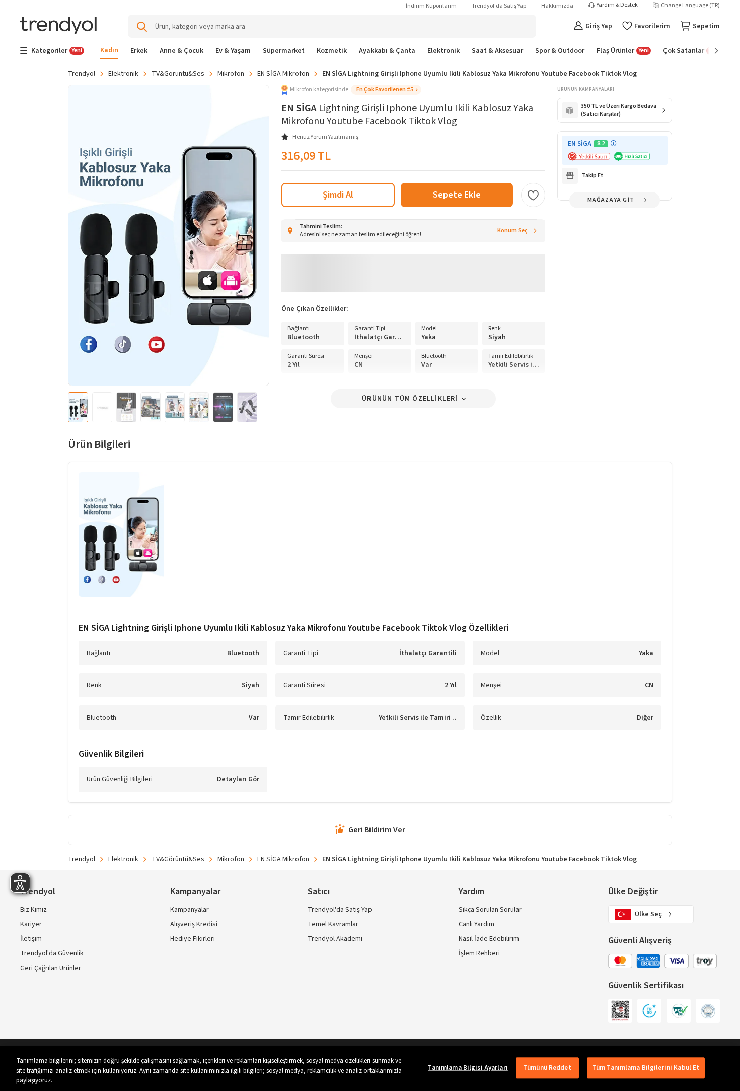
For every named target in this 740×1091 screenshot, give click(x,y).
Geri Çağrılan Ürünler (50, 968)
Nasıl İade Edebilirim (489, 939)
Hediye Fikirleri (192, 939)
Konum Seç (512, 230)
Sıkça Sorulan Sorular (490, 910)
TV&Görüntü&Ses (178, 74)
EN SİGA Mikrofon (283, 74)
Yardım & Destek (617, 5)
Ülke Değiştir (633, 891)
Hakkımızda (557, 6)
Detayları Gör (238, 779)
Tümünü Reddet (547, 1067)
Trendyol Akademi (335, 939)
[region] (370, 1068)
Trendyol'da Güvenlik (52, 953)
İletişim (31, 939)
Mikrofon (230, 74)
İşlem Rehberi (479, 953)
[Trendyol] (58, 26)
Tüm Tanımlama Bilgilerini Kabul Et (646, 1067)
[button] (351, 90)
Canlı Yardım (476, 924)
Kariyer (31, 924)
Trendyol (81, 74)
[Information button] (613, 143)
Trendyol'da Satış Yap (499, 6)
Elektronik (123, 74)
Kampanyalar (189, 910)
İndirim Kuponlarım (431, 6)
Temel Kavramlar (333, 924)
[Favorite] (533, 195)
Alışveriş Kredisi (193, 924)
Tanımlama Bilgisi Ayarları (467, 1067)
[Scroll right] (709, 51)
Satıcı (319, 891)
